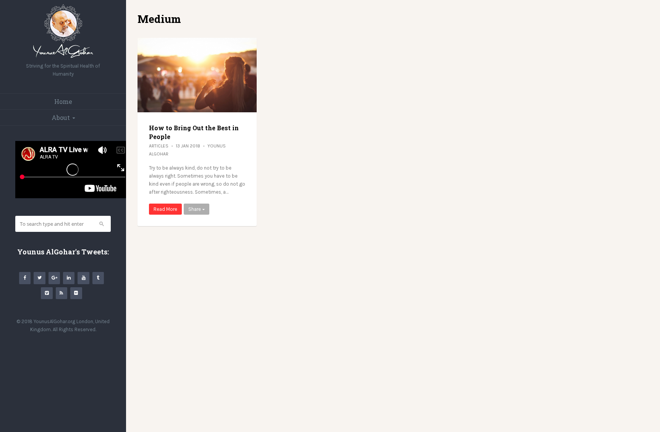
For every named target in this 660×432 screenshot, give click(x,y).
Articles (158, 146)
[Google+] (54, 278)
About (61, 117)
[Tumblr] (98, 278)
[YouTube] (83, 278)
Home (63, 101)
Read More (165, 209)
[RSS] (61, 293)
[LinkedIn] (68, 278)
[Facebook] (25, 278)
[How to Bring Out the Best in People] (197, 75)
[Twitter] (39, 278)
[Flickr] (76, 293)
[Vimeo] (46, 293)
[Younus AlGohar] (63, 58)
